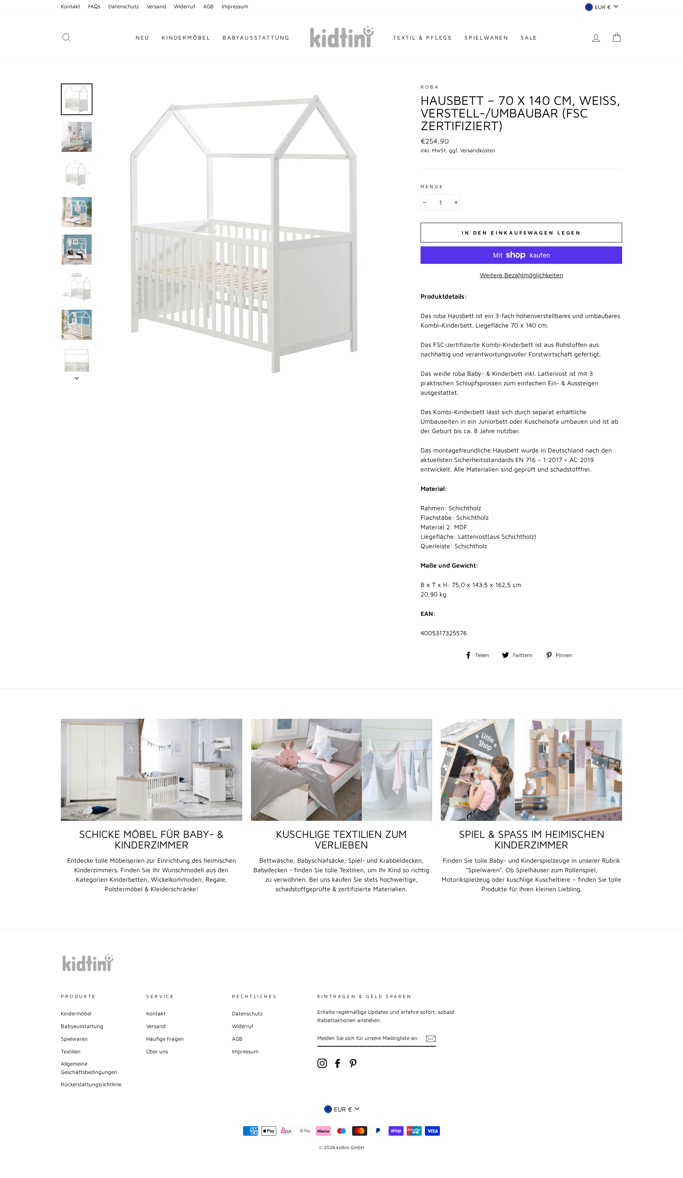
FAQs (94, 6)
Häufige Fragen (165, 1039)
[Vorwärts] (76, 376)
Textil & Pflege (423, 37)
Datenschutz (123, 6)
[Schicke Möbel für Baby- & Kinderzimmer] (151, 770)
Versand (156, 6)
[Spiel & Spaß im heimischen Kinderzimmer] (531, 770)
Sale (529, 37)
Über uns (157, 1051)
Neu (143, 37)
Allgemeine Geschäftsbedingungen (89, 1068)
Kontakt (70, 6)
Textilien (71, 1051)
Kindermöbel (186, 37)
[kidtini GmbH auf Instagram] (322, 1063)
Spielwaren (486, 37)
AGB (208, 6)
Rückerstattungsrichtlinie (91, 1084)
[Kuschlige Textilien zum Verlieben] (341, 770)
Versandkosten (477, 150)
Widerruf (184, 6)
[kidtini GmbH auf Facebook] (337, 1063)
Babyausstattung (256, 37)
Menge (432, 186)
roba (430, 87)
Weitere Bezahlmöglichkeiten (521, 274)
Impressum (235, 6)
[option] (246, 231)
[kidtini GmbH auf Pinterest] (353, 1063)
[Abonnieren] (431, 1038)
